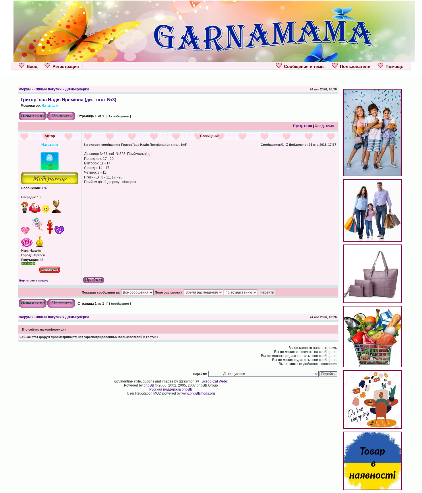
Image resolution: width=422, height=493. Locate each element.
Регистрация (64, 66)
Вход (31, 66)
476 (44, 188)
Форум (25, 89)
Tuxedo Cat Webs (214, 381)
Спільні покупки (47, 89)
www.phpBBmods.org (198, 393)
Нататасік (50, 106)
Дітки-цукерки (77, 89)
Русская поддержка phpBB (170, 389)
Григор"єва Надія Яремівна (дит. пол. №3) (68, 99)
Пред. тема (302, 126)
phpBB (149, 385)
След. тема (324, 126)
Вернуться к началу (33, 280)
